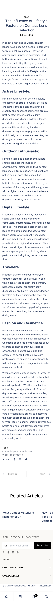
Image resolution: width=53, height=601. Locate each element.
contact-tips (9, 451)
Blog (26, 17)
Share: (6, 459)
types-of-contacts (12, 454)
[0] (33, 596)
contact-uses (24, 451)
